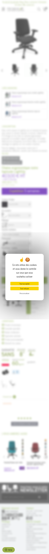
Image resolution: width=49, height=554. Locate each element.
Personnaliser (24, 293)
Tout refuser (24, 288)
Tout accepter (24, 283)
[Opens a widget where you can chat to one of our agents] (8, 550)
